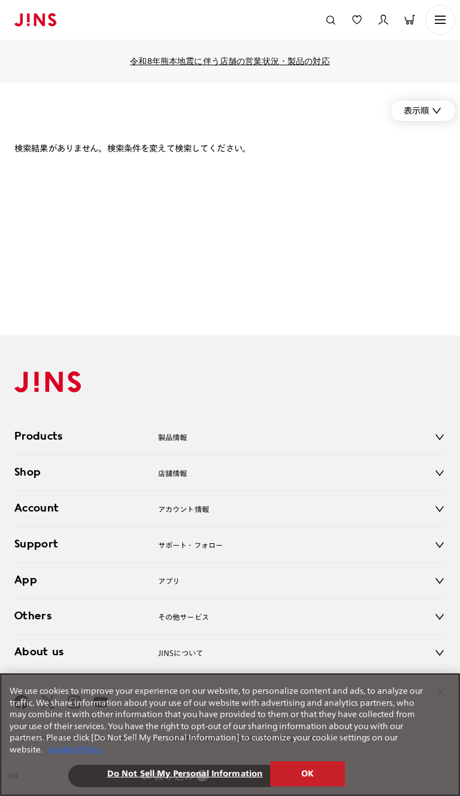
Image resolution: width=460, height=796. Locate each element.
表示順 (416, 110)
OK (307, 773)
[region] (230, 734)
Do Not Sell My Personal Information (185, 773)
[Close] (441, 692)
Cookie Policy (74, 749)
